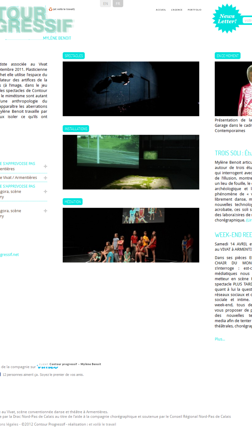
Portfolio (194, 10)
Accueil (161, 10)
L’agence (177, 10)
